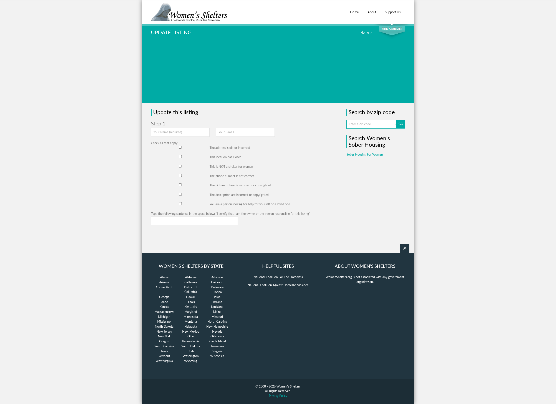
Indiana (217, 302)
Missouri (217, 317)
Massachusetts (164, 312)
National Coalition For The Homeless (278, 277)
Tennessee (217, 346)
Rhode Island (217, 341)
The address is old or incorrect (230, 147)
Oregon (164, 341)
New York (164, 336)
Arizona (164, 282)
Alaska (164, 277)
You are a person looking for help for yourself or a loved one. (250, 204)
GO (401, 124)
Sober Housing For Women (364, 154)
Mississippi (164, 321)
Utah (190, 351)
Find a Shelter (392, 29)
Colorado (217, 282)
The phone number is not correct (232, 176)
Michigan (164, 317)
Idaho (164, 302)
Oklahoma (217, 336)
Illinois (191, 302)
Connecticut (164, 287)
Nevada (217, 331)
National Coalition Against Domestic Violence (278, 285)
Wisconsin (217, 356)
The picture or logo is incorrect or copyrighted (240, 185)
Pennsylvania (190, 341)
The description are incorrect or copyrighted (239, 195)
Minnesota (191, 317)
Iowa (217, 297)
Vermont (164, 356)
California (190, 282)
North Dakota (164, 326)
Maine (217, 312)
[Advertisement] (278, 72)
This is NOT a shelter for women (231, 166)
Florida (217, 292)
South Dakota (190, 346)
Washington (191, 356)
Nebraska (190, 326)
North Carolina (217, 321)
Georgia (164, 297)
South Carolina (164, 346)
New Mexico (190, 331)
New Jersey (164, 331)
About (371, 12)
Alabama (191, 277)
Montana (191, 321)
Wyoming (190, 361)
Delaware (217, 287)
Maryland (190, 312)
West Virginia (164, 361)
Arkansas (217, 277)
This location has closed (226, 157)
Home (354, 12)
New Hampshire (217, 326)
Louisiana (217, 307)
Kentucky (191, 307)
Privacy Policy (278, 395)
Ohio (190, 336)
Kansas (164, 307)
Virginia (217, 351)
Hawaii (190, 297)
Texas (164, 351)
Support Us (393, 12)
